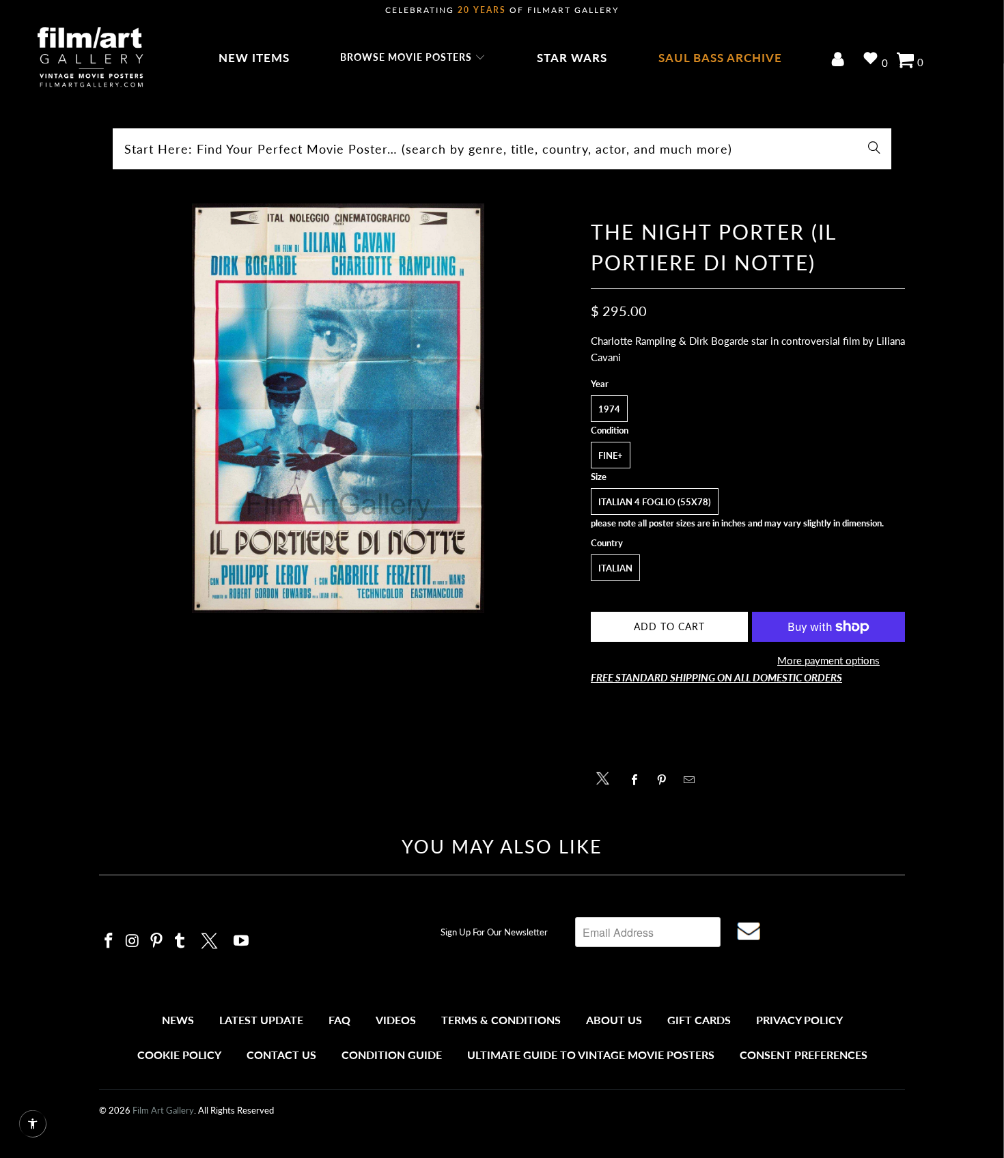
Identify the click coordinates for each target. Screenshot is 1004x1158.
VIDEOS (396, 1019)
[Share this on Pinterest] (665, 779)
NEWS (178, 1019)
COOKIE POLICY (179, 1054)
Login (840, 60)
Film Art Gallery (163, 1110)
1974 (609, 409)
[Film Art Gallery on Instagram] (133, 941)
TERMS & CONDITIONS (501, 1019)
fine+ (610, 455)
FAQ (339, 1019)
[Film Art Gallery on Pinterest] (156, 941)
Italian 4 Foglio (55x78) (654, 501)
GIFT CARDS (699, 1019)
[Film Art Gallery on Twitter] (211, 939)
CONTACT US (281, 1054)
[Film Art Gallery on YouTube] (242, 941)
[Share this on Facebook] (638, 779)
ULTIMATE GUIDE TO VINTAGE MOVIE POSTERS (590, 1054)
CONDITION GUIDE (391, 1054)
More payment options (828, 660)
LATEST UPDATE (261, 1019)
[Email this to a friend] (692, 779)
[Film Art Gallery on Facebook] (109, 941)
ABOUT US (614, 1019)
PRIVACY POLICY (799, 1019)
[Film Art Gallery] (90, 58)
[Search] (874, 148)
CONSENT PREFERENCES (803, 1054)
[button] (413, 58)
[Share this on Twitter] (606, 777)
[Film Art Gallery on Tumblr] (180, 941)
